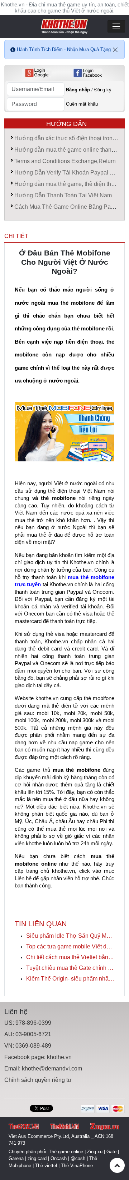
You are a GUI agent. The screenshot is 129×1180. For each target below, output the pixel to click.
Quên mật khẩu (82, 104)
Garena (16, 1158)
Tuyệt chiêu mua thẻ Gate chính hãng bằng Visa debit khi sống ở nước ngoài (70, 968)
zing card (37, 1158)
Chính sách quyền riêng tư (38, 1080)
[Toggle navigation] (116, 26)
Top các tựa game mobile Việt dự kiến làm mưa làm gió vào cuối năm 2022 (70, 946)
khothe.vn (59, 1057)
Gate (111, 1151)
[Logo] (64, 26)
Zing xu (94, 1151)
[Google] (37, 73)
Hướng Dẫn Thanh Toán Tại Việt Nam (63, 195)
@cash (78, 1158)
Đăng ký (102, 89)
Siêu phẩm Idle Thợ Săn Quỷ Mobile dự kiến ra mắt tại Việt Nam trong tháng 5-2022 (70, 936)
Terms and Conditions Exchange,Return (65, 161)
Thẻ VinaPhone (77, 1165)
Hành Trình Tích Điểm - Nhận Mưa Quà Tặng (64, 49)
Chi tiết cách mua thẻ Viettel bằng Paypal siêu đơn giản (70, 957)
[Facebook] (87, 73)
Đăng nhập (78, 89)
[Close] (115, 49)
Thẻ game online (66, 1151)
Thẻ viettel (46, 1165)
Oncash (59, 1158)
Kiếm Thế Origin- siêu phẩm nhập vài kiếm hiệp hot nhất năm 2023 (70, 979)
